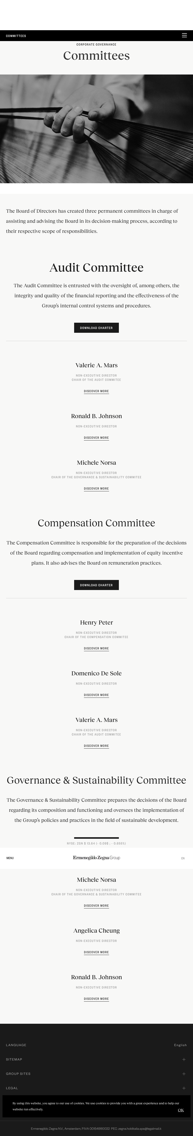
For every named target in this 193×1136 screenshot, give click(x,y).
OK (181, 1109)
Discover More (96, 391)
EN (182, 858)
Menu (10, 858)
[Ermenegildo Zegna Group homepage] (96, 857)
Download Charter (96, 328)
